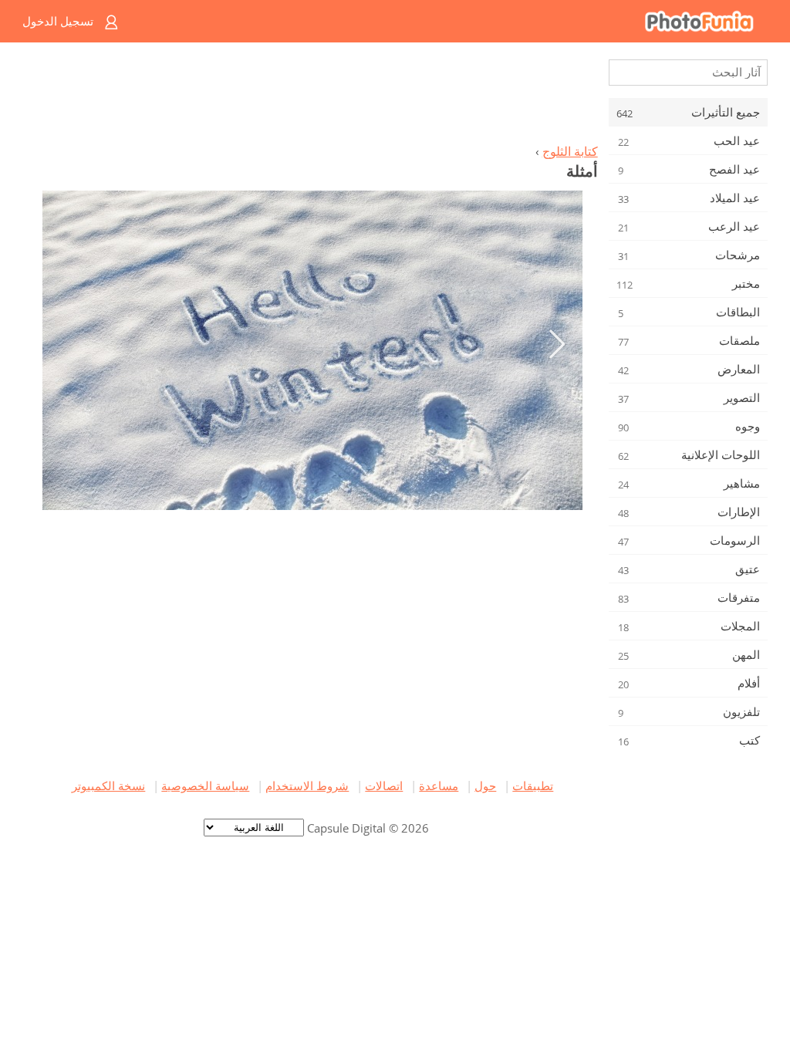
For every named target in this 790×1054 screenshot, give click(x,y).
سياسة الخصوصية (205, 785)
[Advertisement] (312, 97)
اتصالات (384, 785)
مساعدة (438, 785)
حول (485, 785)
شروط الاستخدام (307, 785)
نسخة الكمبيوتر (108, 785)
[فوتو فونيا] (457, 21)
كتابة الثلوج (570, 151)
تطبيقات (532, 785)
